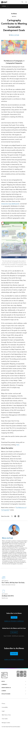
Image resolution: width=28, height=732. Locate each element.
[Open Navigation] (26, 2)
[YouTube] (25, 675)
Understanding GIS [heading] (6, 687)
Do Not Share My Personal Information (11, 727)
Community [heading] (4, 684)
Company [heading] (3, 691)
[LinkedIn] (25, 672)
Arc (14, 14)
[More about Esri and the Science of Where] (4, 675)
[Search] (22, 2)
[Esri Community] (18, 675)
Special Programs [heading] (5, 694)
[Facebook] (18, 672)
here (17, 445)
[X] (21, 672)
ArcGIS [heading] (3, 681)
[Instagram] (21, 675)
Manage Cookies (6, 723)
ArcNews (4, 6)
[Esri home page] (4, 2)
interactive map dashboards (10, 204)
